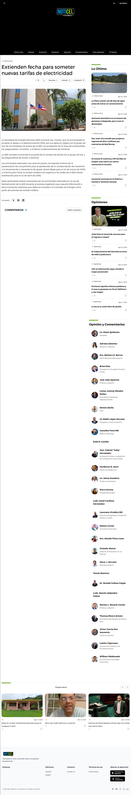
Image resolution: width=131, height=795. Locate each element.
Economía (42, 52)
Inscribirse (123, 3)
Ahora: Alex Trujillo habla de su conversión (17, 723)
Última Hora (18, 52)
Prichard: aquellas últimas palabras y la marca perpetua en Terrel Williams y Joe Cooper (108, 289)
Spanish (48, 772)
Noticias (31, 52)
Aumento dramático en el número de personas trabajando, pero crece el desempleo (108, 121)
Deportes (67, 52)
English (48, 775)
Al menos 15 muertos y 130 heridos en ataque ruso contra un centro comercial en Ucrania (108, 161)
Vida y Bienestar (98, 52)
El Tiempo (113, 52)
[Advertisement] (65, 32)
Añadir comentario (74, 210)
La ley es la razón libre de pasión (106, 306)
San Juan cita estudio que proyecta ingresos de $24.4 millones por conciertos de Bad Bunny (107, 141)
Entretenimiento (82, 52)
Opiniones (55, 52)
